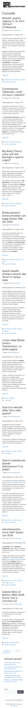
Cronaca (6, 142)
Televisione (18, 203)
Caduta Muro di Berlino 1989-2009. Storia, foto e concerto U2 (13, 596)
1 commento (7, 400)
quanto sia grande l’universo (15, 482)
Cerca (6, 689)
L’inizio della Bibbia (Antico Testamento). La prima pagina (13, 345)
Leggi (3, 261)
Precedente (6, 651)
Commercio (16, 79)
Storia (17, 642)
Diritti (21, 259)
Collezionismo (8, 79)
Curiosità (22, 79)
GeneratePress (14, 705)
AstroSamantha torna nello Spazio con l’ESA (12, 532)
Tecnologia (5, 331)
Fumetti (12, 203)
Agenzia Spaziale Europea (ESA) (13, 559)
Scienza (19, 329)
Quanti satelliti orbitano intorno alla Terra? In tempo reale (14, 275)
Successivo (6, 652)
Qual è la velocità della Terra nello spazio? (12, 410)
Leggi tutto (5, 75)
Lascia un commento (10, 82)
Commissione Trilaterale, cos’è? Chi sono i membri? (13, 91)
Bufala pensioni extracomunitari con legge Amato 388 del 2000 (14, 217)
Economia (18, 142)
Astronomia (7, 329)
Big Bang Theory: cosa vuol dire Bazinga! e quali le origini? (12, 156)
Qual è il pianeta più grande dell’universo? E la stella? (13, 465)
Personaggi (5, 582)
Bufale (6, 259)
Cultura (6, 398)
